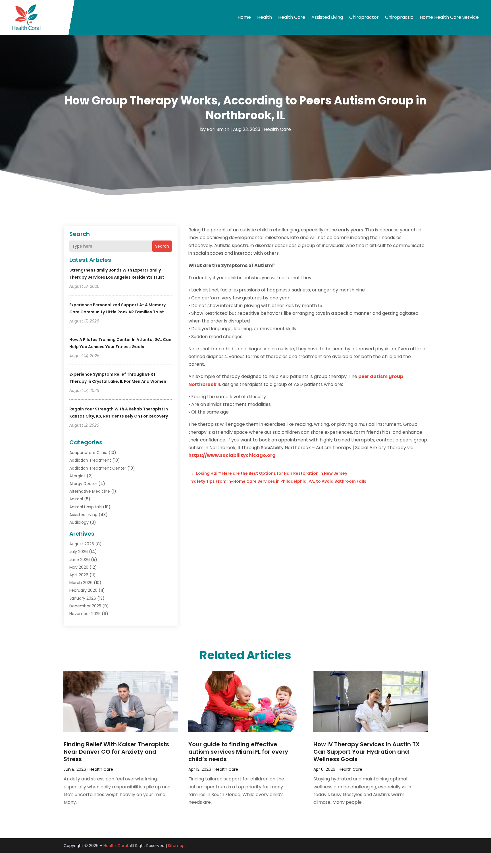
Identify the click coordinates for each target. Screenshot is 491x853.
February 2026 (83, 590)
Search (162, 246)
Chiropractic (399, 17)
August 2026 (81, 544)
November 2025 (85, 613)
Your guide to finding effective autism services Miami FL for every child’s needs (238, 751)
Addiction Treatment (90, 460)
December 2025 (85, 606)
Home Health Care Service (449, 17)
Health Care (291, 17)
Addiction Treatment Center (97, 468)
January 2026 (82, 598)
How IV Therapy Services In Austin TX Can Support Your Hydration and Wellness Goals (366, 751)
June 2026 (79, 559)
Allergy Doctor (83, 483)
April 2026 (78, 575)
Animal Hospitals (85, 507)
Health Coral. (116, 845)
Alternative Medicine (89, 491)
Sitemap (176, 845)
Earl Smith (218, 129)
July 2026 (78, 551)
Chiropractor (364, 17)
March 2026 (81, 582)
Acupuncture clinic (88, 452)
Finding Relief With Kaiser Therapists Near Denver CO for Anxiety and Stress (116, 751)
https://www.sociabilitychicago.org (232, 455)
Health (264, 17)
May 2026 (78, 567)
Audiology (79, 522)
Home (244, 17)
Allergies (77, 476)
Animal (76, 499)
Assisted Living (327, 17)
